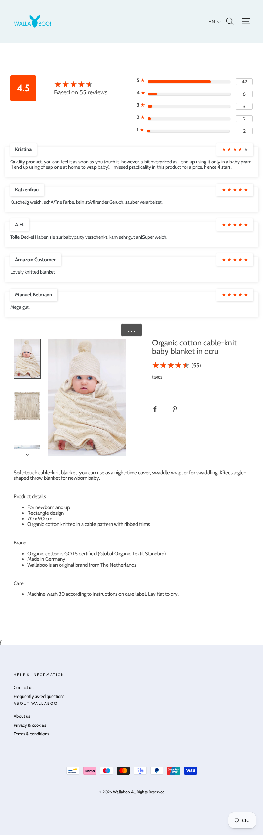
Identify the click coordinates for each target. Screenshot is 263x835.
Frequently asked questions (39, 696)
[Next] (27, 452)
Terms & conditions (31, 734)
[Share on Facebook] (158, 409)
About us (22, 716)
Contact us (23, 687)
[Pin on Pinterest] (178, 409)
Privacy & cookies (30, 725)
